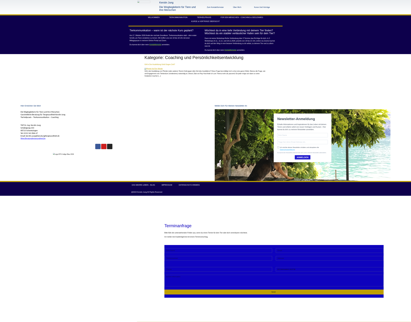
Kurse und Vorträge (262, 7)
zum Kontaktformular (215, 7)
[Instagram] (109, 146)
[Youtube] (103, 146)
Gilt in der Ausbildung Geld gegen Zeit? (159, 64)
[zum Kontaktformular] (202, 7)
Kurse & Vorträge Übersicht (205, 21)
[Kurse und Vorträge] (246, 7)
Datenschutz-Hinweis (189, 185)
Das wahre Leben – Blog (143, 185)
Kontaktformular (155, 45)
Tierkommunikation (178, 17)
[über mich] (229, 7)
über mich (237, 7)
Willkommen (154, 17)
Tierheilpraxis (204, 17)
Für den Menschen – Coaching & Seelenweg (242, 17)
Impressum (167, 185)
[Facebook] (98, 146)
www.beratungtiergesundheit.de (33, 138)
